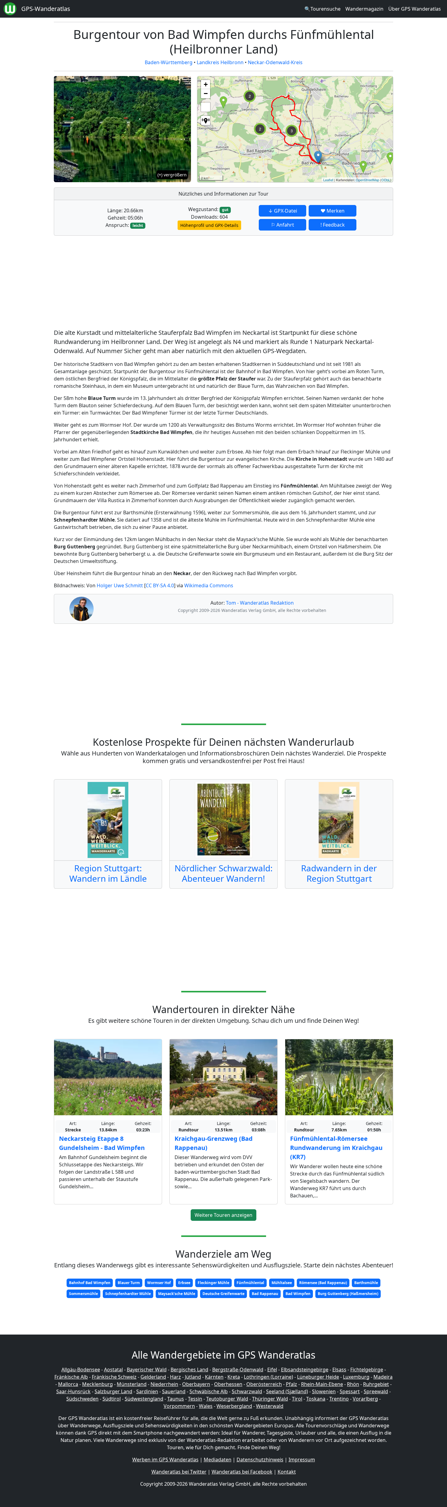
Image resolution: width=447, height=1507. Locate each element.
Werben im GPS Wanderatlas (165, 1459)
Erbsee (184, 1282)
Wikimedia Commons (208, 585)
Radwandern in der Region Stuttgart (339, 873)
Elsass (339, 1369)
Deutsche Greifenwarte (223, 1293)
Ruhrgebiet (376, 1384)
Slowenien (324, 1391)
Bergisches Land (189, 1369)
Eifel (272, 1369)
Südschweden (82, 1398)
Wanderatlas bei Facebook (242, 1471)
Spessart (350, 1391)
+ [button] (206, 84)
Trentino (339, 1398)
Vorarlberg (365, 1398)
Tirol (297, 1398)
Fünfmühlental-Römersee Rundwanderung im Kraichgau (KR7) (336, 1147)
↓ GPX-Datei (282, 210)
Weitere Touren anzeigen (223, 1215)
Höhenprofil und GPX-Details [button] (209, 225)
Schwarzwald (247, 1391)
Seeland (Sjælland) (287, 1391)
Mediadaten (217, 1459)
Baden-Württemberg (168, 62)
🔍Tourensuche (322, 8)
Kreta (233, 1376)
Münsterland (132, 1384)
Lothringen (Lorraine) (268, 1376)
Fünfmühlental (250, 1282)
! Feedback (333, 224)
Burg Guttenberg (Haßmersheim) (348, 1293)
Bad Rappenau (265, 1293)
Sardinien (147, 1391)
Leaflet (328, 179)
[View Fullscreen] (205, 107)
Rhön (353, 1384)
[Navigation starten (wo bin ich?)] (205, 120)
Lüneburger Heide (318, 1376)
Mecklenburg (97, 1384)
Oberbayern (196, 1384)
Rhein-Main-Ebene (322, 1384)
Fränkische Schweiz (114, 1376)
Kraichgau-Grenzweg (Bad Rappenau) (214, 1143)
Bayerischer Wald (147, 1369)
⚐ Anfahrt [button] (282, 224)
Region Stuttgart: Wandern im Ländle (108, 873)
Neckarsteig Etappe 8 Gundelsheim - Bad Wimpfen (102, 1143)
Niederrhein (164, 1384)
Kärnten (214, 1376)
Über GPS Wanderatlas (414, 8)
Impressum (302, 1459)
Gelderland (153, 1376)
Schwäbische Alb (208, 1391)
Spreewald (376, 1391)
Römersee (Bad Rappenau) (323, 1282)
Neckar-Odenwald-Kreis (275, 62)
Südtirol (111, 1398)
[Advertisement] (223, 283)
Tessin (195, 1398)
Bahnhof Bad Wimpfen (89, 1282)
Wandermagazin (364, 8)
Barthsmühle (366, 1282)
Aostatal (113, 1369)
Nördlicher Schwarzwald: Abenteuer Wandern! (224, 873)
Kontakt (287, 1471)
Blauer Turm (129, 1282)
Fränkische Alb (71, 1376)
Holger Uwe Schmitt (120, 585)
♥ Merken (333, 210)
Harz (175, 1376)
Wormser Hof (159, 1282)
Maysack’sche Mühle (176, 1293)
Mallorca (68, 1384)
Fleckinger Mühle (213, 1282)
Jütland (193, 1376)
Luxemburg (356, 1376)
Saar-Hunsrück (73, 1391)
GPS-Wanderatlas (45, 9)
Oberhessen (228, 1384)
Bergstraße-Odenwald (237, 1369)
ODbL (385, 179)
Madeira (383, 1376)
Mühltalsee (282, 1282)
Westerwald (269, 1406)
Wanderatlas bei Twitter (178, 1471)
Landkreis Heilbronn (220, 62)
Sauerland (173, 1391)
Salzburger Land (113, 1391)
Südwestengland (144, 1398)
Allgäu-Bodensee (80, 1369)
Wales (206, 1406)
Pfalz (291, 1384)
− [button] (206, 93)
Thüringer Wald (270, 1398)
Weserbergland (234, 1406)
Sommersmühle (83, 1293)
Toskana (315, 1398)
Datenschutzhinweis (260, 1459)
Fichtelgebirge (366, 1369)
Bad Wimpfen (298, 1293)
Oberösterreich (264, 1384)
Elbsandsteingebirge (304, 1369)
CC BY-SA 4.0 (160, 585)
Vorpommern (179, 1406)
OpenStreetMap (367, 179)
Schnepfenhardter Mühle (128, 1293)
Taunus (175, 1398)
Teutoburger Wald (227, 1398)
